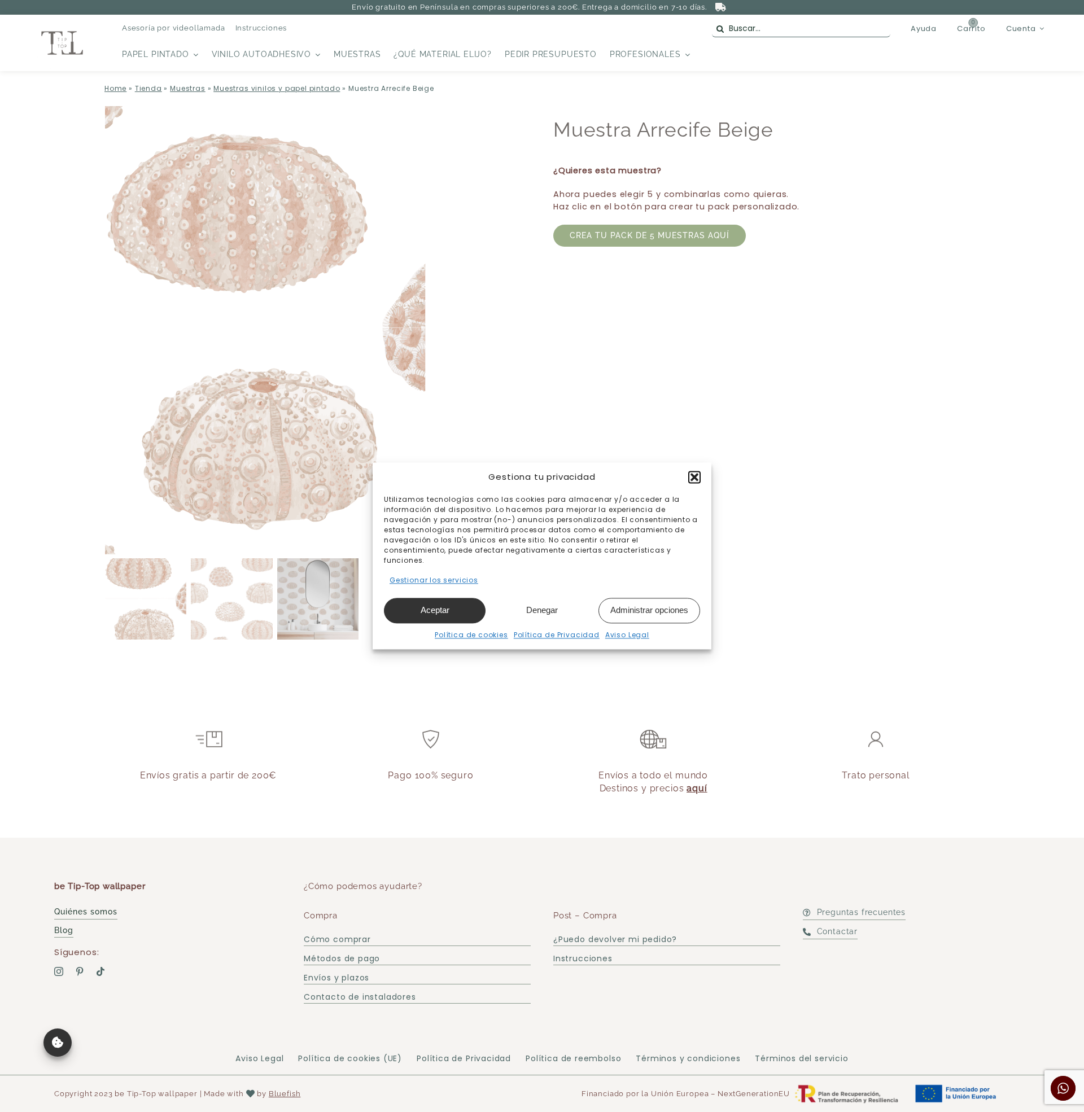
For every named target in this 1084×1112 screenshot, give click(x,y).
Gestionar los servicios (434, 580)
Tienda (148, 88)
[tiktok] (101, 971)
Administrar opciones (649, 610)
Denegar (542, 610)
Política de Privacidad (557, 635)
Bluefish (285, 1093)
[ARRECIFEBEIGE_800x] (318, 330)
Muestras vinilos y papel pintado (276, 88)
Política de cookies (471, 635)
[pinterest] (80, 971)
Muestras (188, 88)
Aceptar (435, 610)
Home (115, 88)
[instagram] (59, 971)
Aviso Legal (627, 635)
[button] (694, 477)
